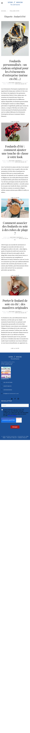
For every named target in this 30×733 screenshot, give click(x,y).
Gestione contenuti (15, 82)
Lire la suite (15, 121)
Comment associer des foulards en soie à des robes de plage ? (15, 228)
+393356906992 (7, 389)
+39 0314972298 (7, 382)
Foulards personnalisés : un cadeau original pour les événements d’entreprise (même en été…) (15, 70)
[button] (2, 3)
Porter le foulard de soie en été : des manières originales (15, 304)
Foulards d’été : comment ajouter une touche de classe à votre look (15, 151)
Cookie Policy (22, 437)
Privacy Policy (12, 437)
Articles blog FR (20, 83)
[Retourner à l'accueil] (15, 3)
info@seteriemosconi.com (11, 393)
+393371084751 (7, 386)
